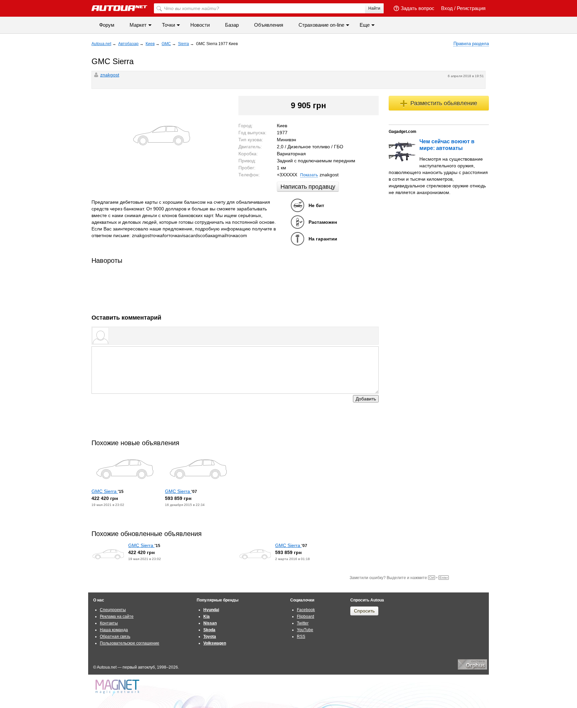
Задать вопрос (417, 8)
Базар (232, 25)
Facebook (306, 609)
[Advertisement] (235, 287)
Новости (200, 25)
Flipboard (305, 616)
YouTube (305, 630)
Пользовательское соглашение (129, 643)
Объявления (268, 25)
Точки (168, 25)
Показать (309, 175)
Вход (447, 8)
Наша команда (114, 630)
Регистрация (471, 8)
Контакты (109, 623)
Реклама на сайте (117, 616)
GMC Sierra (104, 491)
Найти (374, 8)
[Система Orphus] (472, 668)
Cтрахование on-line (321, 25)
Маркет (138, 25)
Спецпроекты (113, 609)
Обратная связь (115, 636)
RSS (301, 636)
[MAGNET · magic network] (118, 688)
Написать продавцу (307, 186)
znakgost (109, 74)
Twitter (303, 623)
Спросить (364, 610)
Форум (106, 25)
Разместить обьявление (443, 103)
